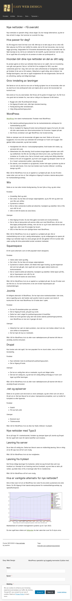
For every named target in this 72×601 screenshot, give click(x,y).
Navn (8, 568)
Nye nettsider (20, 543)
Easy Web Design (9, 560)
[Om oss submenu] (22, 16)
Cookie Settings (61, 592)
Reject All (50, 592)
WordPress (10, 118)
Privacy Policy (19, 594)
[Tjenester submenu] (38, 16)
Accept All (40, 592)
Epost (9, 576)
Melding (9, 584)
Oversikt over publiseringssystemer (48, 546)
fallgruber (30, 530)
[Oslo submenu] (28, 16)
